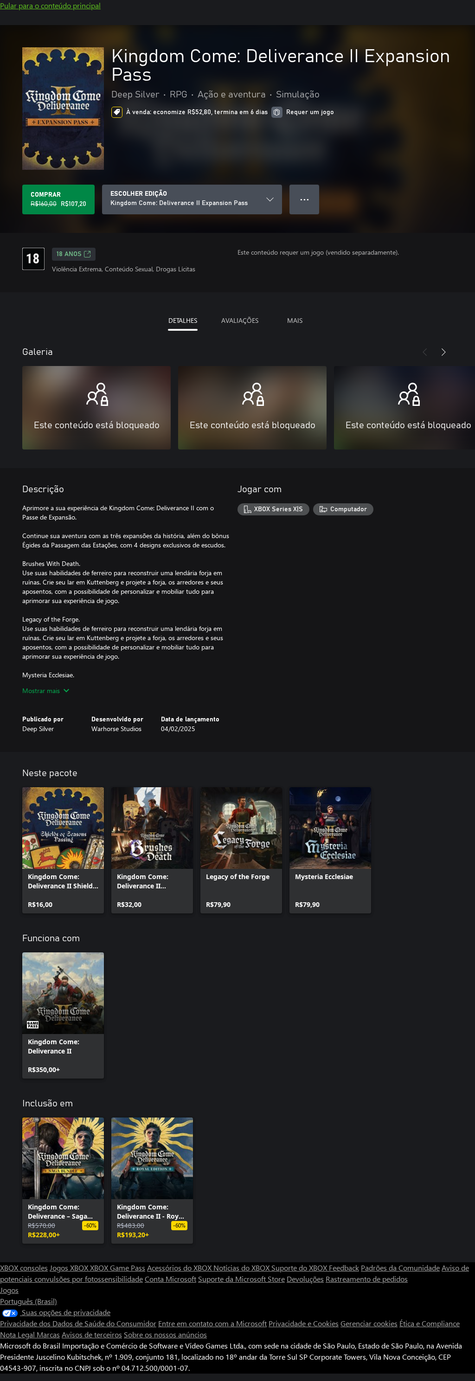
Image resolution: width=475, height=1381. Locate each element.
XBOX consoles (24, 1267)
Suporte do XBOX (300, 1267)
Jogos (9, 1290)
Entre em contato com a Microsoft (212, 1323)
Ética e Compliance (429, 1323)
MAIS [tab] (294, 320)
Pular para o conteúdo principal (50, 5)
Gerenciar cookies (369, 1323)
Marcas (48, 1334)
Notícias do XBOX (242, 1267)
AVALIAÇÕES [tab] (239, 320)
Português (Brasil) (28, 1301)
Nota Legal (18, 1334)
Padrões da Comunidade (400, 1267)
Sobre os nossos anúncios (165, 1334)
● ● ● (304, 199)
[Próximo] (443, 352)
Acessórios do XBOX (180, 1267)
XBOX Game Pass (117, 1267)
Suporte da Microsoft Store (241, 1279)
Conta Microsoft (170, 1279)
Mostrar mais (41, 690)
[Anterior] (425, 352)
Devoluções (305, 1279)
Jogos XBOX (70, 1267)
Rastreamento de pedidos (367, 1279)
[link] (63, 850)
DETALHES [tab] (182, 320)
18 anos (69, 254)
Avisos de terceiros (92, 1334)
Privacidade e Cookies (304, 1323)
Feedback (344, 1267)
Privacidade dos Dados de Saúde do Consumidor (78, 1323)
